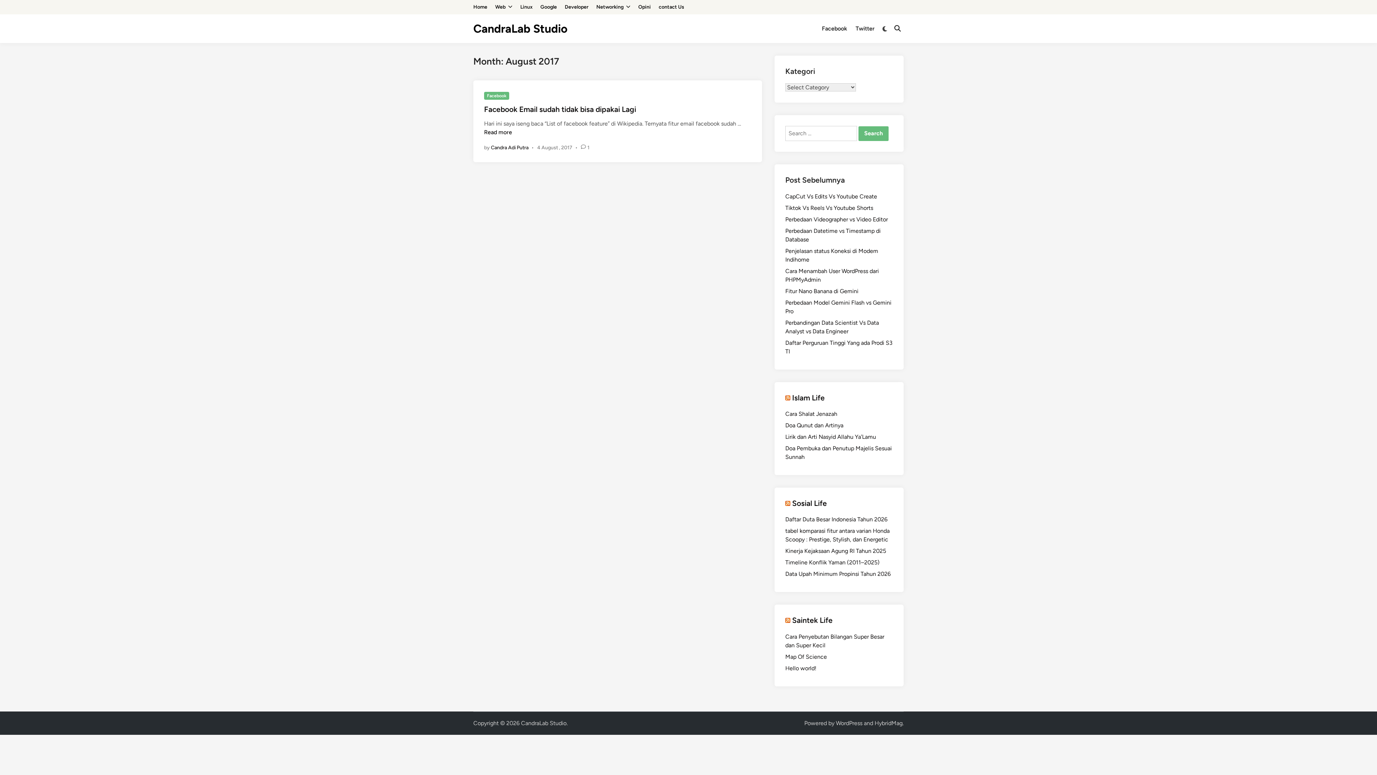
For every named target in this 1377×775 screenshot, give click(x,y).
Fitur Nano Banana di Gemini (821, 291)
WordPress (849, 723)
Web (500, 7)
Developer (576, 7)
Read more (498, 132)
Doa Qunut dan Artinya (814, 425)
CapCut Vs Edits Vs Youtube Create (831, 196)
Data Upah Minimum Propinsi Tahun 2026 (838, 573)
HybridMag (889, 723)
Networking (610, 7)
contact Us (671, 7)
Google (548, 7)
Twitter (865, 28)
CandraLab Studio (520, 29)
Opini (644, 7)
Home (480, 7)
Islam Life (808, 397)
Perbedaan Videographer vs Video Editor (836, 219)
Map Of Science (806, 656)
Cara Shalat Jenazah (811, 413)
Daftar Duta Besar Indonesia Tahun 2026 (836, 519)
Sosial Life (809, 503)
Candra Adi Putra (510, 148)
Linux (526, 7)
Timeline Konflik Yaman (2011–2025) (832, 562)
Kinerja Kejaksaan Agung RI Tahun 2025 (835, 551)
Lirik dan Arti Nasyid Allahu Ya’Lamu (830, 436)
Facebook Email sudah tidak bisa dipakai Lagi (560, 109)
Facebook (834, 28)
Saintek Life (812, 620)
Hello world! (801, 668)
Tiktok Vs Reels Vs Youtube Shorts (829, 208)
